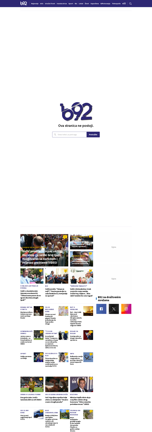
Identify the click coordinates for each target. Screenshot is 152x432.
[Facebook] (101, 309)
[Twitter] (114, 309)
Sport (23, 353)
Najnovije (34, 3)
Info (72, 353)
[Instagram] (126, 309)
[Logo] (23, 4)
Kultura (74, 394)
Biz (46, 286)
